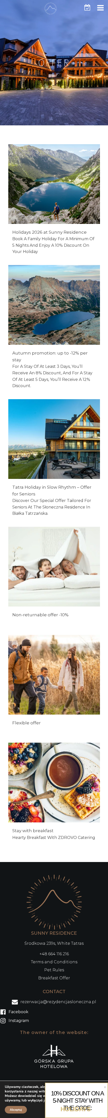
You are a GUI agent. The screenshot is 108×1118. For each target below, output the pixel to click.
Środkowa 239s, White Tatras (54, 943)
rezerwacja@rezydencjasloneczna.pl (58, 1001)
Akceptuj (16, 1110)
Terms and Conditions (54, 962)
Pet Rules (54, 970)
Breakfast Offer (54, 978)
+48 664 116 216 (54, 954)
